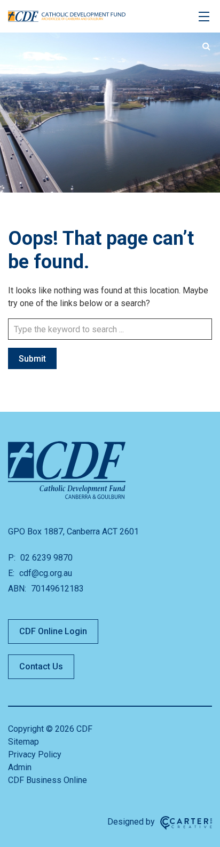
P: (11, 558)
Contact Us (41, 666)
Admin (20, 767)
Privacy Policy (34, 754)
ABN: (17, 589)
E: (11, 573)
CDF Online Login (53, 631)
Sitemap (23, 742)
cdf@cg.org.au (44, 573)
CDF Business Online (47, 780)
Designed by (131, 822)
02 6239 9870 (45, 558)
